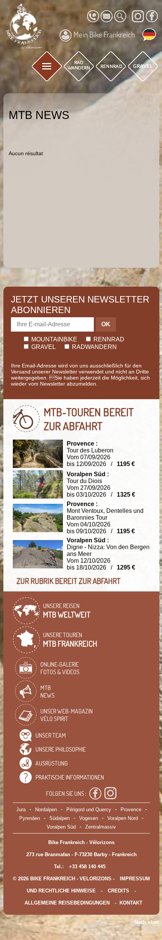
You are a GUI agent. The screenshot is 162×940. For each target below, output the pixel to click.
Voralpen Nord (122, 818)
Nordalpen (46, 809)
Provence (131, 809)
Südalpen (59, 818)
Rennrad (108, 339)
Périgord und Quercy (88, 809)
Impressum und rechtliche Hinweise (88, 885)
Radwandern (93, 347)
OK (105, 324)
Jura (21, 809)
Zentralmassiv (100, 827)
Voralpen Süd (61, 827)
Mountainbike (53, 339)
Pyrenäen (29, 818)
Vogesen (88, 818)
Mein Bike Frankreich (104, 34)
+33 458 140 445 (87, 866)
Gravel (43, 347)
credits (118, 891)
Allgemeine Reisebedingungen (67, 903)
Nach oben (146, 922)
